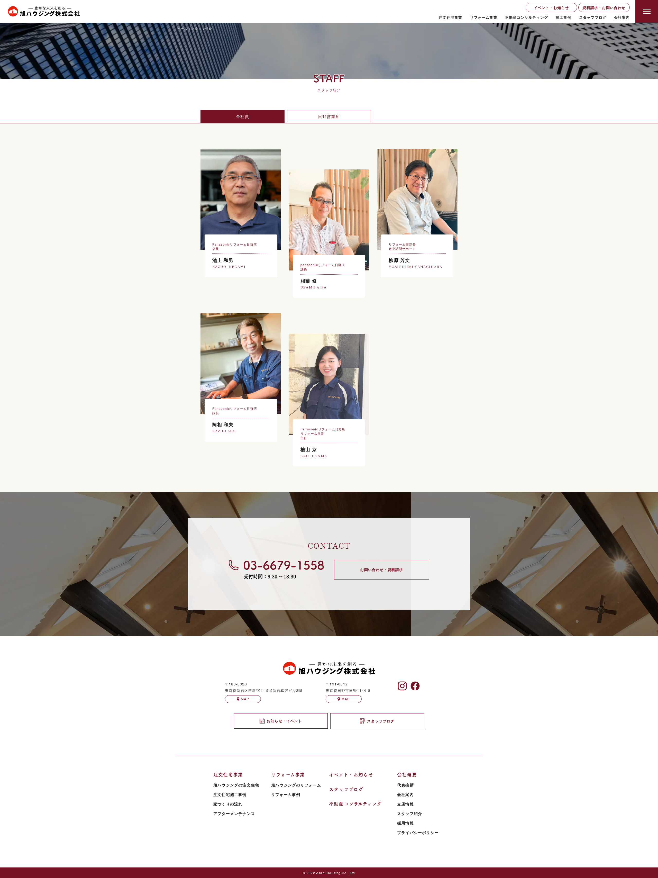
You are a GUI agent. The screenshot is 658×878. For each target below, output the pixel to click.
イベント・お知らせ (551, 7)
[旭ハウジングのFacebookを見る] (415, 686)
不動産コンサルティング (526, 17)
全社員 (242, 116)
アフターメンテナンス (234, 813)
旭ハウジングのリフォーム (296, 785)
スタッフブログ (592, 17)
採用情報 (405, 823)
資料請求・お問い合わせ (603, 7)
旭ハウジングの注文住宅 (236, 785)
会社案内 (405, 794)
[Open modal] (646, 11)
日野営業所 (329, 116)
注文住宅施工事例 (230, 794)
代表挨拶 (405, 785)
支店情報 (405, 804)
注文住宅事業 (450, 17)
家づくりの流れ (227, 804)
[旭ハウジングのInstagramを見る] (402, 686)
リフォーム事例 (285, 794)
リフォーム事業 (483, 17)
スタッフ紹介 (409, 813)
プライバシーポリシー (418, 832)
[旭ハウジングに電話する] (276, 569)
